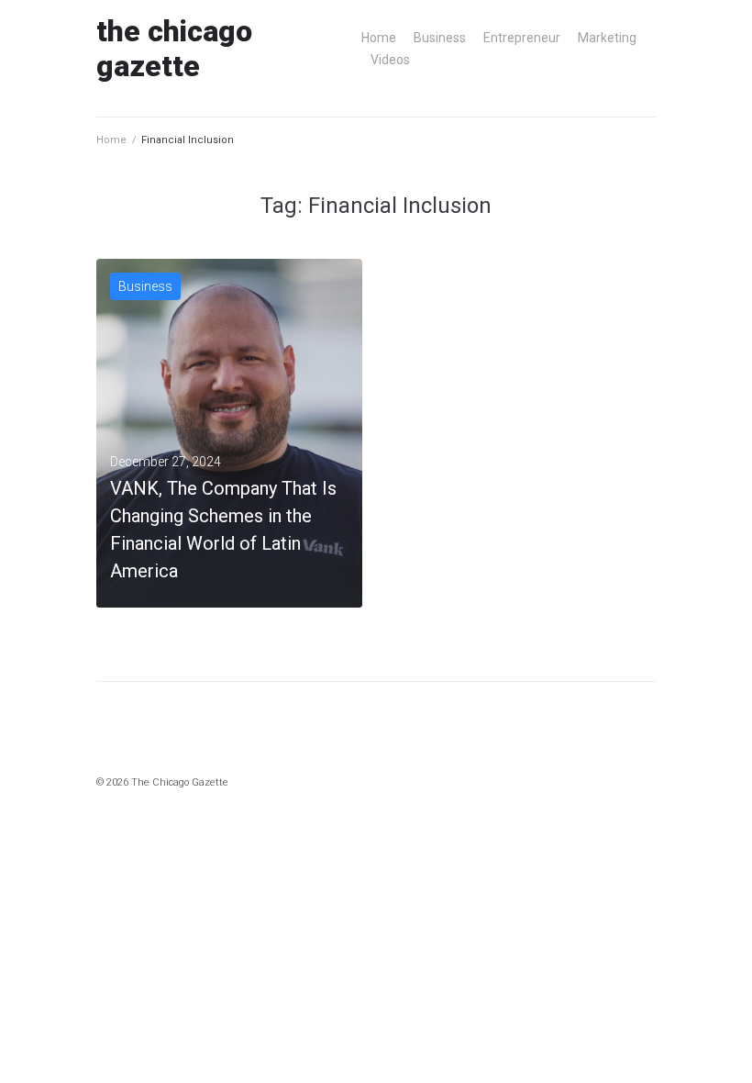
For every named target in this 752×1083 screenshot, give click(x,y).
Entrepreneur (521, 37)
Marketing (607, 37)
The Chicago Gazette (174, 49)
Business (440, 37)
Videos (390, 59)
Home (378, 37)
